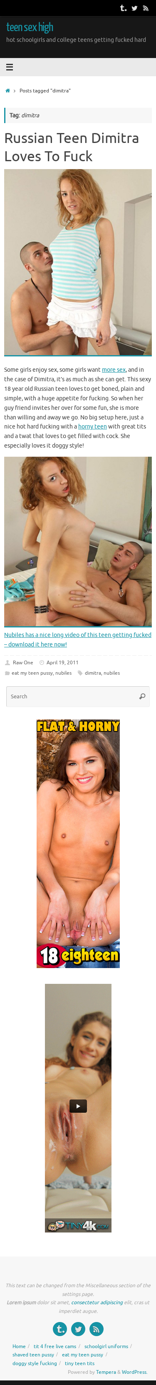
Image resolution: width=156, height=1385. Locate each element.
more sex (114, 369)
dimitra (93, 673)
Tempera (106, 1372)
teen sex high (29, 27)
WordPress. (135, 1372)
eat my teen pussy (32, 673)
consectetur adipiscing (97, 1302)
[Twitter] (134, 8)
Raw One (23, 662)
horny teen (92, 426)
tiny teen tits (79, 1363)
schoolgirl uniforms (106, 1346)
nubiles (63, 673)
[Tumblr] (123, 8)
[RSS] (146, 8)
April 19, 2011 (63, 662)
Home (19, 1346)
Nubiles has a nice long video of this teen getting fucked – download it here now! (77, 640)
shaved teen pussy (33, 1354)
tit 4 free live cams (55, 1346)
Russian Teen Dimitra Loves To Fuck (71, 147)
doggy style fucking (34, 1363)
